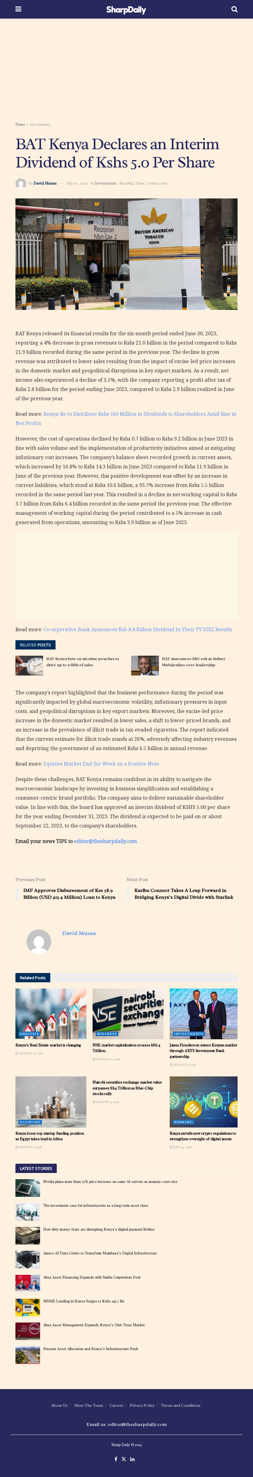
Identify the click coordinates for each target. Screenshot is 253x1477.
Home (20, 124)
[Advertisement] (126, 71)
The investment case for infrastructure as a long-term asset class (95, 1205)
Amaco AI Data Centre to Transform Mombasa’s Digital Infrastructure (100, 1253)
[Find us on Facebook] (115, 1459)
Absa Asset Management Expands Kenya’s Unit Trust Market (94, 1325)
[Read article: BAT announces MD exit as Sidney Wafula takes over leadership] (145, 666)
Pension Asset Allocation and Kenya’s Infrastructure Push (90, 1348)
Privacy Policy (142, 1405)
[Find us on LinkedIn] (132, 1459)
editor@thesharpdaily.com (105, 841)
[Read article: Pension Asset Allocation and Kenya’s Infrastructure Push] (27, 1355)
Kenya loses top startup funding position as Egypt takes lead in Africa (49, 1136)
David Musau (45, 183)
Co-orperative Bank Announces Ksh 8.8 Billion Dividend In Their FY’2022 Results (138, 629)
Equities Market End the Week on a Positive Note (101, 763)
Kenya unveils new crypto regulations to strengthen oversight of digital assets (203, 1136)
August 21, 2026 (30, 1053)
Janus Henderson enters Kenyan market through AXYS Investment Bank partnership (203, 1050)
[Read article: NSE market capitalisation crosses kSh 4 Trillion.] (128, 1013)
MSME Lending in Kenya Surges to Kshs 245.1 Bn (83, 1301)
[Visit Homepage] (126, 9)
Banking (183, 1122)
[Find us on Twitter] (123, 1459)
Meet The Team (88, 1405)
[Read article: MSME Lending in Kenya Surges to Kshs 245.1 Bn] (27, 1307)
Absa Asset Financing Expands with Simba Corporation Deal (91, 1277)
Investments (40, 124)
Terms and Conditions (181, 1405)
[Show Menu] (18, 9)
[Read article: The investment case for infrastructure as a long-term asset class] (27, 1212)
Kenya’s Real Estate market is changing (48, 1045)
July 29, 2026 (181, 1147)
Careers (116, 1405)
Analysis (29, 1034)
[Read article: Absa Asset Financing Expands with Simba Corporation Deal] (27, 1283)
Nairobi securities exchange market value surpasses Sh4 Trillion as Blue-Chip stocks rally (127, 1088)
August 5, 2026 (30, 1147)
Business (107, 1034)
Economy (30, 1122)
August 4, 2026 (107, 1102)
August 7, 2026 (184, 1065)
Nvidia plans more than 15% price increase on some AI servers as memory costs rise (110, 1181)
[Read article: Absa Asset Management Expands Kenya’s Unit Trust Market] (27, 1331)
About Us (59, 1405)
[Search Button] (234, 9)
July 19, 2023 (77, 183)
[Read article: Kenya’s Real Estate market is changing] (50, 1013)
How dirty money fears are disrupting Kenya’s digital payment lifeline (99, 1229)
